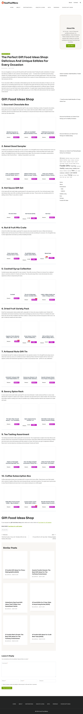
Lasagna (78, 170)
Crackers (72, 161)
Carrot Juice (77, 160)
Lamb (76, 170)
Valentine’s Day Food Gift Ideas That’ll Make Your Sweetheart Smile (13, 604)
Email (22, 681)
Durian (74, 163)
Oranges (65, 175)
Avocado (71, 158)
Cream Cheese (62, 163)
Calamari (69, 160)
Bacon (74, 158)
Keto (49, 7)
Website (41, 681)
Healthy (62, 168)
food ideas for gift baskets (44, 522)
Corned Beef (69, 161)
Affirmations (62, 158)
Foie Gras (77, 163)
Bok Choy (65, 160)
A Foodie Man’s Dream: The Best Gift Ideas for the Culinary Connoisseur (14, 636)
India (62, 189)
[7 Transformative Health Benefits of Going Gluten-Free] (69, 88)
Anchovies (68, 158)
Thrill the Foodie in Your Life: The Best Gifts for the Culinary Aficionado (14, 537)
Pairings (56, 7)
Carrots (61, 161)
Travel (71, 177)
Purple (78, 175)
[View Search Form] (80, 3)
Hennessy (61, 170)
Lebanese (62, 173)
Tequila (68, 177)
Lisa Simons (5, 68)
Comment (5, 663)
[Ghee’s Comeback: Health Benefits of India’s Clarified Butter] (66, 62)
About (70, 2)
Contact (76, 2)
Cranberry (76, 161)
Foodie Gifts (4, 530)
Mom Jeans (61, 175)
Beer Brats (77, 158)
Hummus (65, 170)
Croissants (66, 163)
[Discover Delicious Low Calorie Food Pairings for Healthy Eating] (69, 126)
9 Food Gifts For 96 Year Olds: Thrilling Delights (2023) (44, 537)
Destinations (63, 186)
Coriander (64, 161)
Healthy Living (40, 7)
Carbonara (72, 160)
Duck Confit (70, 163)
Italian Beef (69, 170)
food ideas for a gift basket (15, 526)
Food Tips (73, 166)
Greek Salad (79, 166)
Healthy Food (76, 168)
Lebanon (67, 173)
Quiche (61, 177)
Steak (63, 177)
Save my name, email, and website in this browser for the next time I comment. (20, 684)
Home (11, 7)
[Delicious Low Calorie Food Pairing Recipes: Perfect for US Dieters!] (69, 143)
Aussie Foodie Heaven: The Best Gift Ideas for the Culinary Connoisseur (41, 572)
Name (4, 681)
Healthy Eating (68, 168)
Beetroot (61, 160)
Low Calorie (73, 173)
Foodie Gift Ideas (67, 7)
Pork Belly (74, 175)
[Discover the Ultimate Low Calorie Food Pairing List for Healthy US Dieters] (69, 109)
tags (65, 177)
